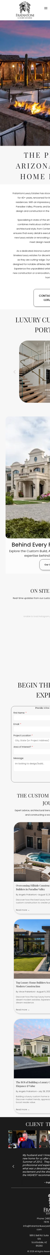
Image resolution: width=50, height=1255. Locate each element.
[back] (14, 371)
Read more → (23, 910)
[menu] (46, 8)
